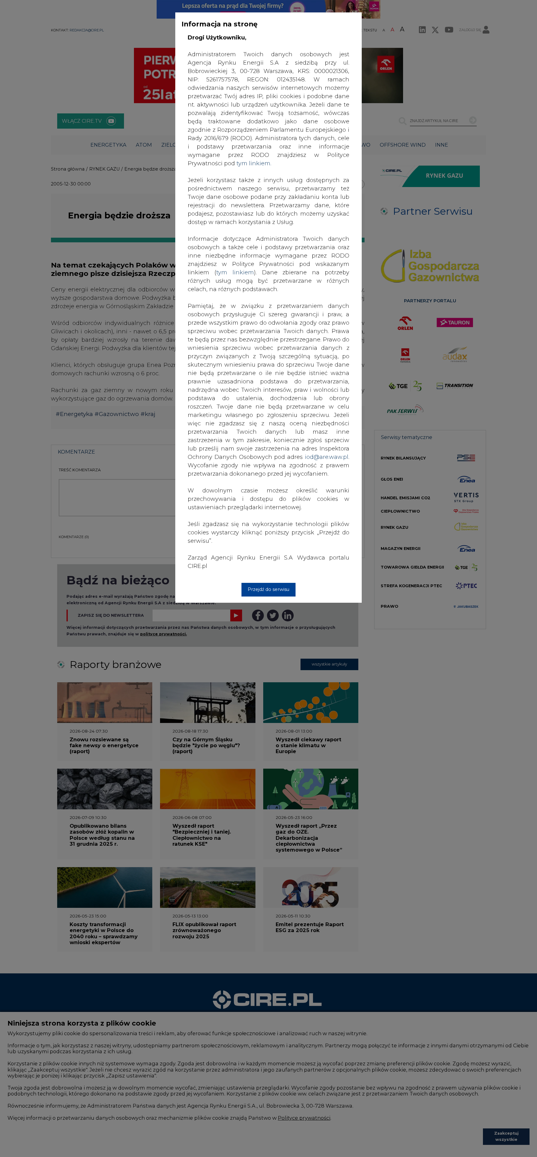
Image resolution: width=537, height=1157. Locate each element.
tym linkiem (235, 272)
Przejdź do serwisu (268, 589)
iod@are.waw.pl (326, 457)
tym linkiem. (253, 163)
